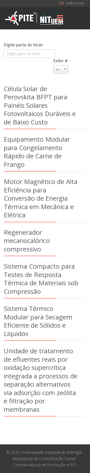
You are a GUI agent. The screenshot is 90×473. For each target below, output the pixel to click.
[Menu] (60, 18)
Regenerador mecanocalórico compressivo (27, 240)
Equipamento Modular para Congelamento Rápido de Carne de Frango (37, 152)
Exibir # (60, 60)
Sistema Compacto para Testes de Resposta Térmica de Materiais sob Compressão (41, 279)
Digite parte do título (24, 45)
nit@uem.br (75, 3)
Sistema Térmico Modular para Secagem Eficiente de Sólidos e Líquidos (38, 321)
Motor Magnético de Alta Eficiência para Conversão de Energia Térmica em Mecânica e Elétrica (41, 198)
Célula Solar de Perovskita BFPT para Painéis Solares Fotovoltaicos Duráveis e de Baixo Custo (40, 105)
